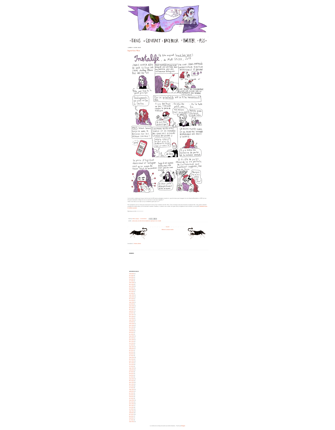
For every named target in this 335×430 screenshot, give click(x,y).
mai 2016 (131, 321)
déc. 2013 (131, 362)
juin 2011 (131, 416)
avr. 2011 (131, 419)
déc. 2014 (131, 341)
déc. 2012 (131, 384)
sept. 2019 (131, 295)
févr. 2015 (131, 338)
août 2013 (131, 370)
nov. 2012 (131, 386)
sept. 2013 (131, 368)
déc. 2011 (131, 405)
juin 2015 (131, 332)
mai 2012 (131, 396)
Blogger (183, 425)
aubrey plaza (135, 220)
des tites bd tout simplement (144, 220)
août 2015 (131, 330)
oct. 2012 (131, 387)
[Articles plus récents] (139, 234)
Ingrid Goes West (134, 50)
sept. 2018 (131, 302)
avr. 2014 (131, 355)
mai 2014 (131, 354)
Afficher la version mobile (168, 229)
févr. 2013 (131, 380)
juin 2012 (131, 394)
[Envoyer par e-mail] (149, 219)
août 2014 (131, 348)
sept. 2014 (131, 346)
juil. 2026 (131, 275)
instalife (159, 220)
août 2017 (131, 311)
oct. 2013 (131, 366)
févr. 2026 (131, 284)
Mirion (134, 218)
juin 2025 (131, 288)
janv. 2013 (131, 382)
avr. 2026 (131, 280)
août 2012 (131, 391)
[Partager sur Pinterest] (156, 219)
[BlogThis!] (151, 219)
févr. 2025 (131, 291)
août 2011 (131, 412)
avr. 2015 (131, 334)
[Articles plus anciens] (196, 234)
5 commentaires (143, 218)
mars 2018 (131, 305)
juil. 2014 (131, 350)
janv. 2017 (131, 314)
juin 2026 (131, 277)
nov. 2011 (131, 407)
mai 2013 (131, 375)
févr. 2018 (131, 307)
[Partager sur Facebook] (154, 219)
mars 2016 (131, 323)
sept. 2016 (131, 320)
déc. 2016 (131, 316)
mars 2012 (131, 400)
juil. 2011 (131, 414)
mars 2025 (131, 289)
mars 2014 (131, 357)
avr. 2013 (131, 377)
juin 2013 (131, 373)
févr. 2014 (131, 359)
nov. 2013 (131, 364)
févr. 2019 (131, 298)
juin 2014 (131, 352)
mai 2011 (131, 418)
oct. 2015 (131, 329)
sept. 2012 (131, 389)
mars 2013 (131, 379)
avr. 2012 (131, 398)
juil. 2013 (131, 371)
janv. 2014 (131, 361)
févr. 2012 (131, 402)
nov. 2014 (131, 343)
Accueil (167, 226)
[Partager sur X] (153, 219)
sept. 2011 (131, 411)
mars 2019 (131, 297)
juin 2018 (131, 304)
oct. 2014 (131, 345)
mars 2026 (131, 282)
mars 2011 (131, 421)
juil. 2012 (131, 393)
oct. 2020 (131, 293)
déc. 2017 (131, 309)
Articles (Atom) (137, 243)
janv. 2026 (131, 286)
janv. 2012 (131, 403)
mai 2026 (131, 279)
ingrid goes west (153, 220)
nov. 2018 (131, 300)
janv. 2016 (131, 325)
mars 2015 (131, 336)
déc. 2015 (131, 327)
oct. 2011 (131, 409)
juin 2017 (131, 313)
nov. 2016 (131, 318)
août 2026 (131, 273)
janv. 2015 (131, 339)
